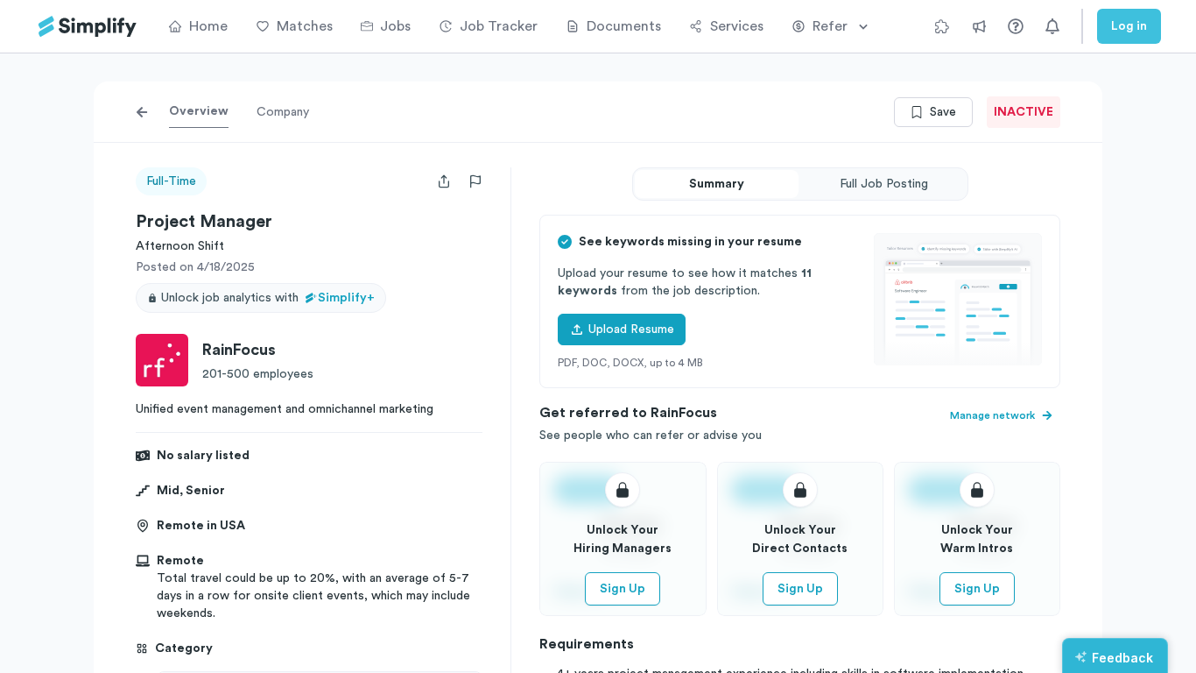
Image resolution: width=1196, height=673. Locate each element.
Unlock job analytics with (268, 298)
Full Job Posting (884, 184)
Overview (199, 111)
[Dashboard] (87, 27)
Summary (716, 184)
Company (283, 112)
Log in (1129, 26)
